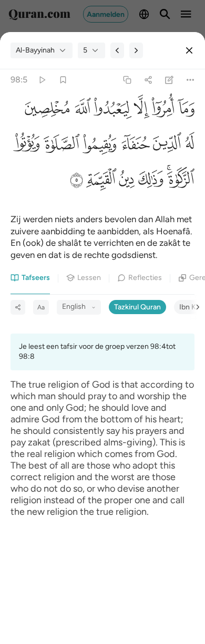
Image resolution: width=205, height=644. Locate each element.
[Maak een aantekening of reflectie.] (169, 80)
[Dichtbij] (189, 50)
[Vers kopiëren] (127, 80)
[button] (184, 111)
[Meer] (190, 80)
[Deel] (148, 80)
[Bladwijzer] (63, 80)
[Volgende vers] (136, 50)
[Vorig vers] (117, 50)
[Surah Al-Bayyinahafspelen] (42, 80)
